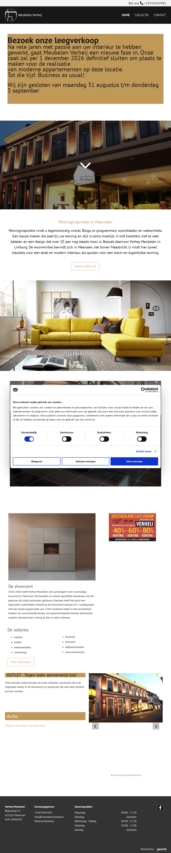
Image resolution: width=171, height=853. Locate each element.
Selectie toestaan (86, 461)
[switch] (66, 439)
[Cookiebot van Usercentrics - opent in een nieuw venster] (143, 389)
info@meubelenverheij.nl (49, 816)
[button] (86, 266)
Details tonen (144, 451)
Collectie (142, 15)
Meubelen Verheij (30, 15)
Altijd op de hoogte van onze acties (25, 725)
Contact (160, 15)
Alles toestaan (134, 461)
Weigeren (36, 461)
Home (126, 15)
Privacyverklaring (44, 821)
